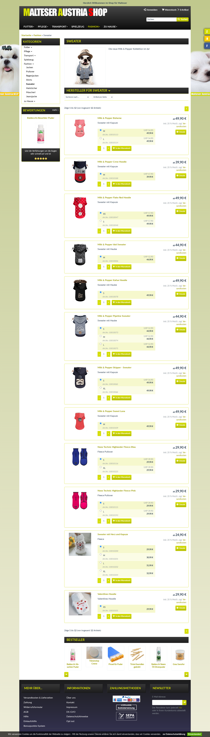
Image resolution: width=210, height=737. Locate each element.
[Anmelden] (184, 702)
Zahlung (28, 702)
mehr (55, 110)
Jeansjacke (31, 96)
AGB (26, 712)
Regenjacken (32, 76)
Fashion (28, 64)
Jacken (29, 67)
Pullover (30, 71)
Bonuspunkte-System (34, 726)
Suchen (184, 19)
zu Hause (29, 101)
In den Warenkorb (122, 148)
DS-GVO (70, 712)
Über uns (71, 698)
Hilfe (26, 716)
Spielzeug (28, 60)
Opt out (70, 721)
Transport (29, 55)
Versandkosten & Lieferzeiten (38, 698)
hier (180, 708)
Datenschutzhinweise (77, 716)
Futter (27, 47)
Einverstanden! (194, 734)
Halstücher (31, 88)
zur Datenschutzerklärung (174, 734)
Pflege (27, 51)
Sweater (30, 84)
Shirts (29, 80)
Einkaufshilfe (30, 721)
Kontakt (70, 702)
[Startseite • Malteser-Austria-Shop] (66, 12)
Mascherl (30, 92)
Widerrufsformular (33, 707)
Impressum (71, 707)
